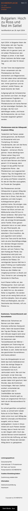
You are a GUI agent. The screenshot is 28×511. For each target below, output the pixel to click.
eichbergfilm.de (9, 3)
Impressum (4, 487)
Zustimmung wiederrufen (9, 477)
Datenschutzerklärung (8, 485)
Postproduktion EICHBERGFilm (11, 470)
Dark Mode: (7, 508)
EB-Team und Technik (8, 467)
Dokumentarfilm (6, 462)
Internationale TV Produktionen (11, 464)
